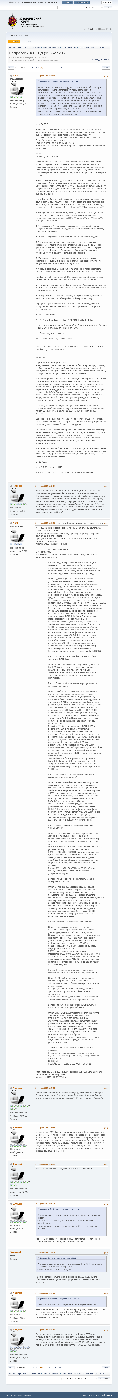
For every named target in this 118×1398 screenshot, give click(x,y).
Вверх (11, 1367)
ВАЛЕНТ (17, 486)
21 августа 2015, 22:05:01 (45, 1164)
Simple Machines (25, 1395)
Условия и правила (96, 1395)
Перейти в (63, 1378)
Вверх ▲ (108, 1395)
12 (48, 67)
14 (54, 67)
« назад (96, 59)
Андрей (17, 1088)
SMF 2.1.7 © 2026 (12, 1395)
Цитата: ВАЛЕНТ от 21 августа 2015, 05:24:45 (59, 81)
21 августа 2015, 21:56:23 (45, 1127)
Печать (106, 68)
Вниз (11, 68)
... (31, 67)
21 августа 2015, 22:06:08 (45, 1204)
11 (45, 67)
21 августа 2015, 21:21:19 (45, 486)
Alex (15, 75)
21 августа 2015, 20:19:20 (45, 75)
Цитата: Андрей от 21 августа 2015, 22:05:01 (59, 1298)
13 (51, 67)
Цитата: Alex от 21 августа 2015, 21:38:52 (58, 1258)
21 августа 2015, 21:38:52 (45, 523)
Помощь (83, 1395)
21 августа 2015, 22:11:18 (45, 1293)
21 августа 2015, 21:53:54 (45, 1088)
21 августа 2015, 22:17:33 (45, 1329)
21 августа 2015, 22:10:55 (45, 1252)
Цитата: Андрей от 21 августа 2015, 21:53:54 (59, 1209)
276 (60, 67)
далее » (105, 59)
